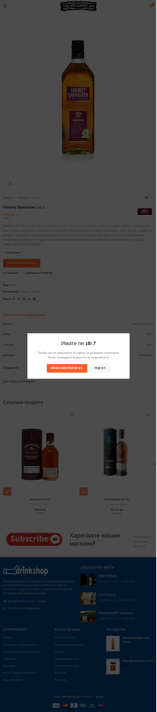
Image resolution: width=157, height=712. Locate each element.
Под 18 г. (100, 368)
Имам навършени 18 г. (67, 368)
